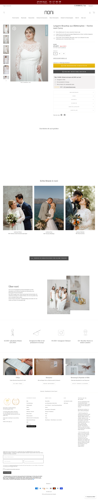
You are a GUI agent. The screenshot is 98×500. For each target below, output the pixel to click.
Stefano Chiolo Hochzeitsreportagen (19, 233)
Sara (51, 232)
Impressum (28, 424)
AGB (27, 422)
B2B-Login (66, 403)
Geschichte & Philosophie (50, 409)
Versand (81, 399)
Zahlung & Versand (30, 411)
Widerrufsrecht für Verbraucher (32, 417)
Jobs (46, 415)
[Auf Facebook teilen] (64, 115)
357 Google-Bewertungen (69, 87)
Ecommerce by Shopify (51, 494)
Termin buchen (15, 17)
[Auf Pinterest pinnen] (61, 115)
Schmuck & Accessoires (42, 17)
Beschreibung (74, 92)
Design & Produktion (49, 411)
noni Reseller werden (68, 401)
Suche (27, 407)
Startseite (42, 391)
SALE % (77, 17)
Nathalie (82, 232)
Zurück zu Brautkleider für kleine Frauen (50, 258)
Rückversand (29, 413)
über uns (10, 421)
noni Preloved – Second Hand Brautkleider (53, 405)
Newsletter (47, 401)
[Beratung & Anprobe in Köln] (80, 367)
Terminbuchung (29, 403)
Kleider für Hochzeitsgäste (67, 17)
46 (59, 53)
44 (55, 53)
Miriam (20, 232)
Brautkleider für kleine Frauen (51, 391)
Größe (55, 50)
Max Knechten (81, 233)
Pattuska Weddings (50, 233)
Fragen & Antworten (7, 5)
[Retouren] (49, 367)
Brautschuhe (31, 17)
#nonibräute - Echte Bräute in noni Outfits (53, 419)
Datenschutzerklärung (30, 419)
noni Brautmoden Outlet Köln (51, 403)
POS (43, 494)
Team (46, 417)
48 (63, 53)
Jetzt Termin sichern (80, 383)
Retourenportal (29, 415)
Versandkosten (63, 47)
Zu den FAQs (17, 383)
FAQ (27, 401)
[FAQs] (18, 367)
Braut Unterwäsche (54, 17)
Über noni (83, 17)
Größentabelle (29, 405)
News (46, 413)
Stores (46, 407)
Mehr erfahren (49, 383)
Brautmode (23, 17)
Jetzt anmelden (7, 472)
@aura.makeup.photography (83, 410)
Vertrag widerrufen (31, 426)
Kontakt (28, 409)
